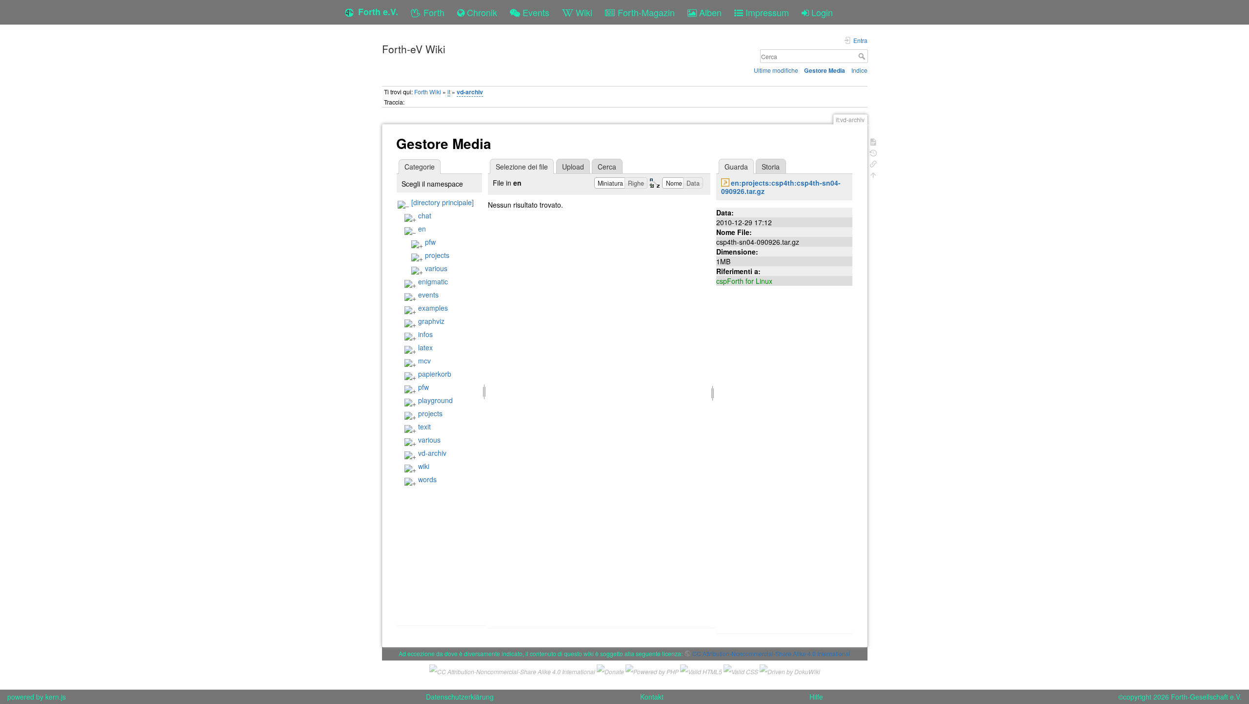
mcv (424, 360)
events (428, 294)
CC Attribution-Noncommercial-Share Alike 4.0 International (771, 653)
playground (435, 400)
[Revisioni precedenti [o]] (873, 152)
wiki (423, 466)
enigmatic (433, 281)
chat (424, 215)
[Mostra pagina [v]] (873, 141)
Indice (859, 70)
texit (424, 426)
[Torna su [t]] (873, 174)
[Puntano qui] (873, 163)
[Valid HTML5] (701, 670)
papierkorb (434, 374)
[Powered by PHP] (652, 670)
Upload (573, 166)
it (448, 91)
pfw (430, 242)
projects (437, 255)
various (436, 268)
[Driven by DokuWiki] (790, 670)
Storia (771, 166)
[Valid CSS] (741, 670)
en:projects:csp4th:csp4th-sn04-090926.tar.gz (781, 187)
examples (433, 308)
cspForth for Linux (744, 281)
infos (425, 334)
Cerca (862, 56)
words (427, 479)
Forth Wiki (427, 91)
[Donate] (610, 670)
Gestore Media (824, 70)
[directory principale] (442, 202)
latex (425, 347)
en (422, 229)
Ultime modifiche (776, 70)
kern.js (55, 697)
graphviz (431, 321)
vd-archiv (470, 91)
